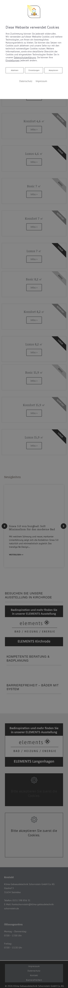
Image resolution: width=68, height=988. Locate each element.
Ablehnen (14, 70)
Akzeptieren (53, 70)
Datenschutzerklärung (25, 57)
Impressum (41, 81)
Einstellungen (34, 70)
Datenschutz (25, 81)
